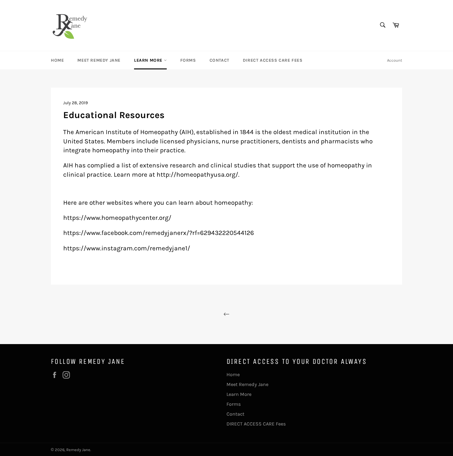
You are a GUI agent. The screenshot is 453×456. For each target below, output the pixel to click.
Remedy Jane (78, 449)
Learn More (149, 60)
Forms (188, 60)
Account (394, 60)
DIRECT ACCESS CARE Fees (273, 60)
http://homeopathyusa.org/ (197, 174)
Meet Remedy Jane (98, 60)
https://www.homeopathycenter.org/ (117, 217)
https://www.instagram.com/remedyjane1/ (126, 248)
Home (57, 60)
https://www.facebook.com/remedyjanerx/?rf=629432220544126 (158, 232)
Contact (219, 60)
